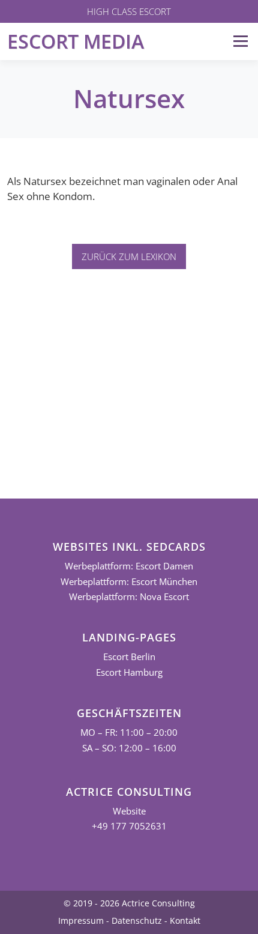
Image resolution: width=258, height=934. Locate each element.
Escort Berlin (129, 656)
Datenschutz (137, 920)
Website (129, 811)
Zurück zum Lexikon (129, 256)
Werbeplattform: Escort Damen (129, 566)
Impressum (81, 920)
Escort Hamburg (129, 672)
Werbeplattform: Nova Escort (129, 596)
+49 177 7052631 (129, 826)
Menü (240, 41)
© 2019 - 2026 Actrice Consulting (129, 903)
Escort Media (75, 41)
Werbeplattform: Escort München (129, 581)
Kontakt (185, 920)
